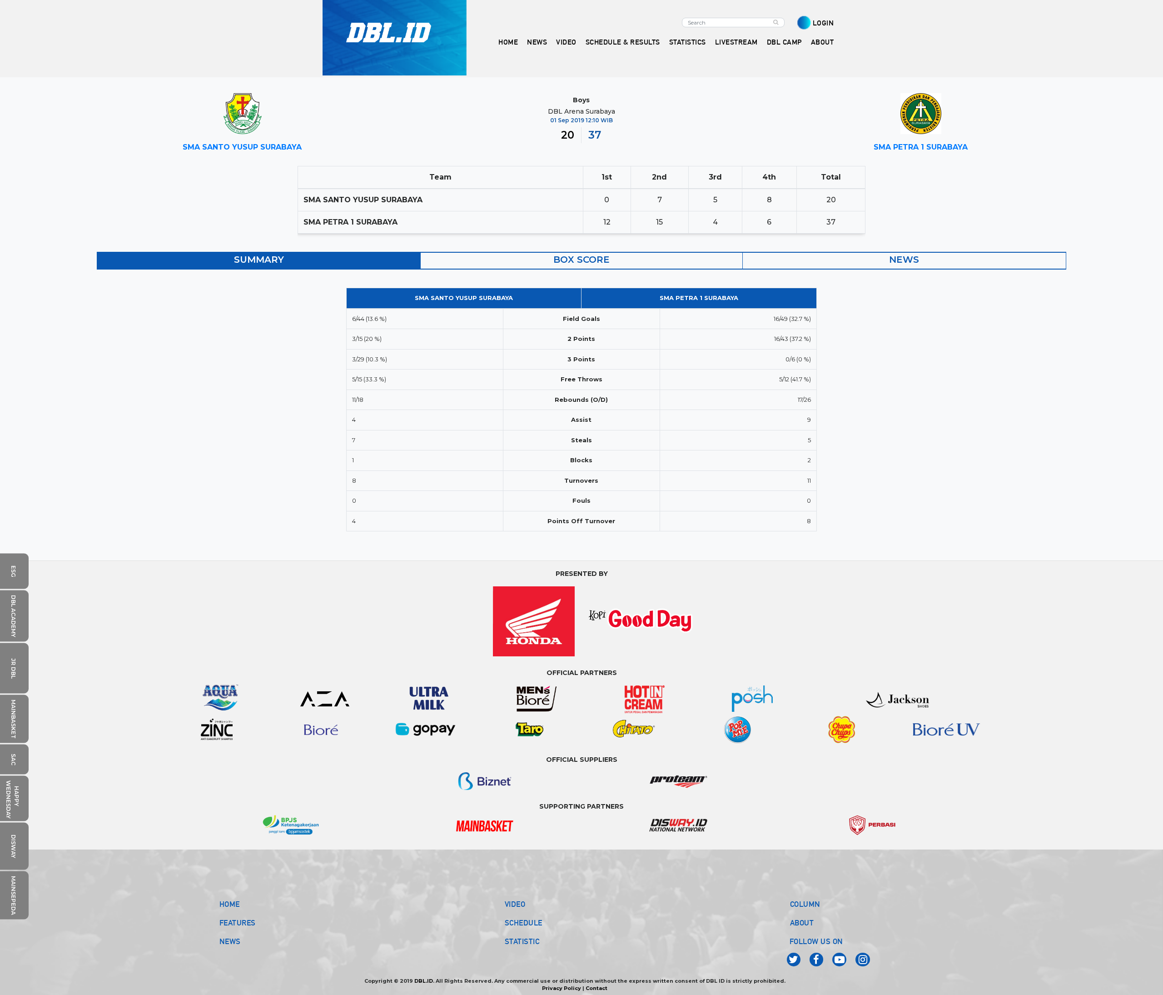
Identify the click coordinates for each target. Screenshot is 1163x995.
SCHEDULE (523, 922)
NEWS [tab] (904, 259)
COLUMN (805, 904)
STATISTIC (522, 941)
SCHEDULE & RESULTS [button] (623, 42)
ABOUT (802, 922)
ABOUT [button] (822, 42)
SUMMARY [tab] (259, 259)
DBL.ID (423, 981)
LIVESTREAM (736, 42)
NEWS (230, 941)
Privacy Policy (561, 988)
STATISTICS (687, 42)
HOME (508, 42)
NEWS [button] (537, 42)
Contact (596, 988)
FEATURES (237, 922)
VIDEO (566, 42)
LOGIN (823, 23)
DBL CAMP (784, 42)
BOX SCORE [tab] (581, 259)
